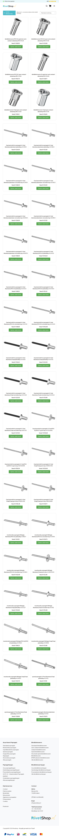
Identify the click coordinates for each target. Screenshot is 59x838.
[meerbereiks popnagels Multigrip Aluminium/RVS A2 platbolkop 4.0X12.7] (15, 522)
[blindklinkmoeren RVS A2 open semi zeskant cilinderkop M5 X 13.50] (43, 26)
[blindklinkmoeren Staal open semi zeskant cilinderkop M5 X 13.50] (15, 97)
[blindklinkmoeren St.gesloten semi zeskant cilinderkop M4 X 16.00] (43, 62)
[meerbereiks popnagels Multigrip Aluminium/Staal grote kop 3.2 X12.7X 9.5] (43, 558)
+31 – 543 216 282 (36, 809)
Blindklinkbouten (36, 756)
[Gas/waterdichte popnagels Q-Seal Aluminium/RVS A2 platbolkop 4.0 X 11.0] (43, 239)
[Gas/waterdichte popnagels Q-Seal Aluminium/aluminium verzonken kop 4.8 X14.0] (15, 203)
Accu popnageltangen (9, 768)
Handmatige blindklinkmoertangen (41, 770)
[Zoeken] (46, 6)
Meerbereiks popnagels (9, 747)
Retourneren (6, 795)
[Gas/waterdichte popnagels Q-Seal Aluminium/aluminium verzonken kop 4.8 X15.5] (43, 203)
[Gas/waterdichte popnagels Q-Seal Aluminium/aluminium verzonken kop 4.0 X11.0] (15, 168)
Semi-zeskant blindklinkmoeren (40, 747)
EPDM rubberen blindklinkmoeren (40, 758)
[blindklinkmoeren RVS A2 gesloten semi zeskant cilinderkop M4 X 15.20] (15, 26)
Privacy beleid (7, 799)
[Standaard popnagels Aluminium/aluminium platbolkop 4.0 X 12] (43, 699)
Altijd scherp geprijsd (9, 1)
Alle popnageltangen (9, 780)
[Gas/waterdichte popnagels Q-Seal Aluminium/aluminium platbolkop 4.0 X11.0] (15, 133)
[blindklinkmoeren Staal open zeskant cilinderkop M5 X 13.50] (43, 97)
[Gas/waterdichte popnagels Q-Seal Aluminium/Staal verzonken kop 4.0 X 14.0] (43, 381)
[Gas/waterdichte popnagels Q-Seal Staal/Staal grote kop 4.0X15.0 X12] (15, 487)
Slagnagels (6, 756)
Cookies (5, 801)
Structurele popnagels (9, 758)
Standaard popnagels (9, 745)
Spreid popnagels (8, 752)
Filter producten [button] (9, 12)
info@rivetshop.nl (36, 803)
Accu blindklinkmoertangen (38, 768)
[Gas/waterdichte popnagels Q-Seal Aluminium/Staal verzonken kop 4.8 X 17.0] (15, 416)
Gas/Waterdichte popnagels (11, 750)
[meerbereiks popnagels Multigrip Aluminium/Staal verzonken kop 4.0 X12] (43, 593)
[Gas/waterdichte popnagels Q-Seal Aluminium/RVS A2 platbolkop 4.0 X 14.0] (43, 274)
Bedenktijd (6, 793)
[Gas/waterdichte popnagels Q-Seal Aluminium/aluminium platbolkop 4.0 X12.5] (43, 133)
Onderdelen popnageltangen (11, 778)
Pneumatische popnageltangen (12, 772)
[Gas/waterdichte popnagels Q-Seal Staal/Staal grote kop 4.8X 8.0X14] (43, 487)
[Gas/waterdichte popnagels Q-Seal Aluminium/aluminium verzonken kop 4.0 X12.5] (43, 168)
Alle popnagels (7, 760)
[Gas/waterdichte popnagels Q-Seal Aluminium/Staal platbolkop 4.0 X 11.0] (43, 345)
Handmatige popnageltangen (11, 770)
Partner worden (7, 791)
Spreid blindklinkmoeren (38, 752)
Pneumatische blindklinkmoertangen (41, 772)
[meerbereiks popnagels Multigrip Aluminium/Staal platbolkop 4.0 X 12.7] (15, 593)
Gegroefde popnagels (9, 754)
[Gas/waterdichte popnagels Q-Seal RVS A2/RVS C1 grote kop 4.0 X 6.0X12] (43, 416)
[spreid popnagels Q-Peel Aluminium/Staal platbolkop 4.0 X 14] (15, 699)
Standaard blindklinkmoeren (39, 745)
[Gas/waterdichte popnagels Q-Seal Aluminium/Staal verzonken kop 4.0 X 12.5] (15, 381)
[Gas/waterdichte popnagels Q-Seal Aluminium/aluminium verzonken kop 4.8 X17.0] (15, 239)
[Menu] (54, 6)
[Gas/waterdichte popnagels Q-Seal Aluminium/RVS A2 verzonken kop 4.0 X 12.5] (43, 310)
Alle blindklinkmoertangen (38, 774)
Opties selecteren (15, 47)
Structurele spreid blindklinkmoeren (41, 754)
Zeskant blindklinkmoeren (38, 750)
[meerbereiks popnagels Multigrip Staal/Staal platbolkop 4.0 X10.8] (43, 628)
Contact (5, 789)
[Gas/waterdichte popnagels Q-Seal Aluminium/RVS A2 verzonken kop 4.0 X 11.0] (15, 310)
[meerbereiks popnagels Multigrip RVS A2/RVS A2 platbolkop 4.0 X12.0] (15, 628)
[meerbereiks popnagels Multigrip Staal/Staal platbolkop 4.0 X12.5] (15, 664)
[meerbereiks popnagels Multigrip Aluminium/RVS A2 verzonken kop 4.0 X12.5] (15, 558)
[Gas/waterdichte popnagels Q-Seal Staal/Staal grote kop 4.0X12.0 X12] (43, 451)
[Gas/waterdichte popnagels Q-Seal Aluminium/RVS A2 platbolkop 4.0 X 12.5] (15, 274)
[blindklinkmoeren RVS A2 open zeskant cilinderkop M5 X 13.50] (15, 62)
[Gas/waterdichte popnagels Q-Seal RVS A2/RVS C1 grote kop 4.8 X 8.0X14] (15, 451)
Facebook (6, 806)
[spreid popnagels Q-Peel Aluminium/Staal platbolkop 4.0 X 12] (43, 664)
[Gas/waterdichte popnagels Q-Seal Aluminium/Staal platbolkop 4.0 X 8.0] (15, 345)
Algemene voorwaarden (9, 797)
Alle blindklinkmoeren (37, 760)
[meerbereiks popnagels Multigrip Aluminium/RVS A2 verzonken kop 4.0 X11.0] (43, 522)
